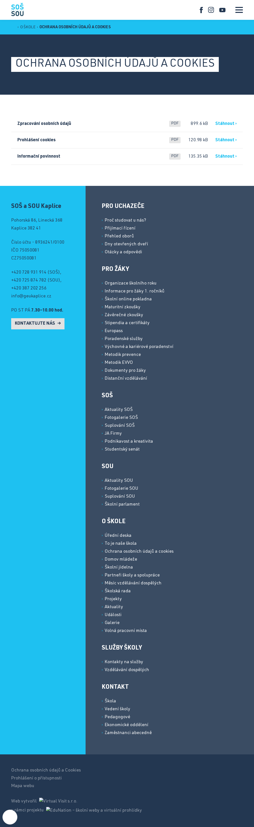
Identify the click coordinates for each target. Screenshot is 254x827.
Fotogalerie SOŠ (121, 418)
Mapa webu (22, 786)
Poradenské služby (124, 339)
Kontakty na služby (124, 662)
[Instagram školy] (211, 10)
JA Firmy (113, 433)
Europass (114, 331)
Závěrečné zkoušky (124, 315)
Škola (110, 701)
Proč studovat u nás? (125, 220)
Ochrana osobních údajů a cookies (75, 27)
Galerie (112, 623)
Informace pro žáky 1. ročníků (134, 291)
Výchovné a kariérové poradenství (139, 347)
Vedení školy (117, 709)
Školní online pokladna (128, 299)
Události (113, 615)
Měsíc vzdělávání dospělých (133, 583)
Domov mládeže (121, 559)
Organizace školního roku (131, 283)
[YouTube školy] (222, 10)
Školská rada (118, 591)
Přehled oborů (119, 236)
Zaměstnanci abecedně (128, 733)
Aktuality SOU (119, 481)
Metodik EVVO (119, 363)
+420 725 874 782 (28, 280)
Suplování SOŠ (120, 426)
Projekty (113, 599)
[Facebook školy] (201, 10)
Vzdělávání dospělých (127, 670)
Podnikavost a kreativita (129, 441)
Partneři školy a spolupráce (132, 575)
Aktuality (114, 607)
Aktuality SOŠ (119, 410)
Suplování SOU (120, 496)
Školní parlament (122, 504)
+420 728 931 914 (28, 272)
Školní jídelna (119, 567)
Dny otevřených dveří (126, 244)
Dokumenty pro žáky (125, 371)
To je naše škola (121, 544)
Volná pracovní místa (126, 631)
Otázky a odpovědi (123, 252)
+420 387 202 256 (28, 288)
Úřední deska (118, 536)
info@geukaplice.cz (31, 296)
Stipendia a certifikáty (127, 323)
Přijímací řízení (120, 228)
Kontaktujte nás (35, 323)
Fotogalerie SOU (121, 488)
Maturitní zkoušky (122, 307)
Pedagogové (117, 717)
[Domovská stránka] (17, 9)
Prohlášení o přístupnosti (36, 778)
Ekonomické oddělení (126, 725)
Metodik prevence (123, 355)
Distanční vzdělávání (126, 378)
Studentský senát (122, 449)
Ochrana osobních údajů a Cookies (46, 770)
